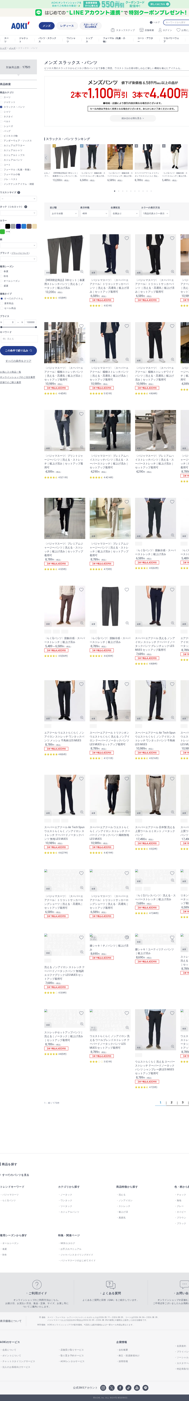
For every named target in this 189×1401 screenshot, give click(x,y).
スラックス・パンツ (14, 107)
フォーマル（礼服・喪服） (18, 169)
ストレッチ (124, 1206)
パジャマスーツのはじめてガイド (78, 1260)
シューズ (8, 126)
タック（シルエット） (11, 206)
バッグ (7, 131)
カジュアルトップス (14, 155)
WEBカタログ (68, 1243)
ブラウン (181, 1217)
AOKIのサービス (10, 1342)
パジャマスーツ (10, 1194)
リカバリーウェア (171, 40)
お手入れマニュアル (71, 1249)
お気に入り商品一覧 (10, 372)
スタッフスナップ (125, 30)
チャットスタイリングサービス (18, 1361)
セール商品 (10, 308)
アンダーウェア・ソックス (18, 140)
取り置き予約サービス (72, 1355)
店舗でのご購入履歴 (10, 382)
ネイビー (181, 1212)
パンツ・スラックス (47, 40)
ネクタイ (8, 116)
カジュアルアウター (14, 145)
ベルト (7, 121)
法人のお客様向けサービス (16, 1367)
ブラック (181, 1223)
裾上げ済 (123, 1212)
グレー (180, 1206)
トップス (89, 40)
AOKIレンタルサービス (73, 1361)
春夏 (6, 271)
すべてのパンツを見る (15, 1174)
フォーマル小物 (12, 174)
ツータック (66, 1206)
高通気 (122, 1217)
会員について (9, 1350)
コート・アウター (145, 40)
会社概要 (123, 1350)
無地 (179, 1200)
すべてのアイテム (13, 298)
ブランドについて (20, 253)
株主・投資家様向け (129, 1355)
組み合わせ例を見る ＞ (133, 118)
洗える (122, 1194)
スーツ (6, 40)
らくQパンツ (9, 1200)
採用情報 (123, 1361)
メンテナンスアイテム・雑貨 (19, 184)
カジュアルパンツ (13, 160)
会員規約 (181, 1346)
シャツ (7, 111)
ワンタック (66, 1200)
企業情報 (121, 1342)
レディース (67, 25)
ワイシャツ (71, 40)
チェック (181, 1194)
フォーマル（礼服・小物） (114, 40)
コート (7, 164)
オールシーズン (12, 281)
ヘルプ (156, 22)
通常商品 (9, 303)
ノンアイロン (126, 1200)
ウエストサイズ (8, 192)
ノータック (66, 1194)
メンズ (47, 25)
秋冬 (6, 276)
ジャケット (23, 40)
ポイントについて (11, 1355)
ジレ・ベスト (11, 179)
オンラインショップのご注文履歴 (17, 377)
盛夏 (6, 285)
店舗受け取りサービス (72, 1350)
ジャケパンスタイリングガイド (77, 1254)
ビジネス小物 (11, 136)
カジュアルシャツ (13, 150)
